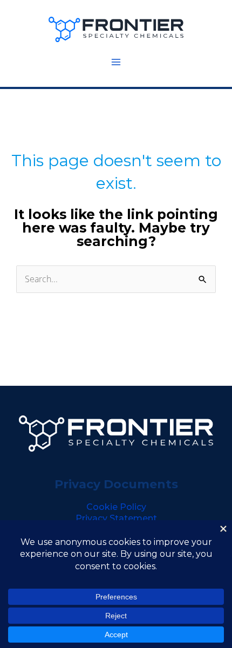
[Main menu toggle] (116, 62)
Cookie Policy (116, 507)
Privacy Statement (116, 518)
